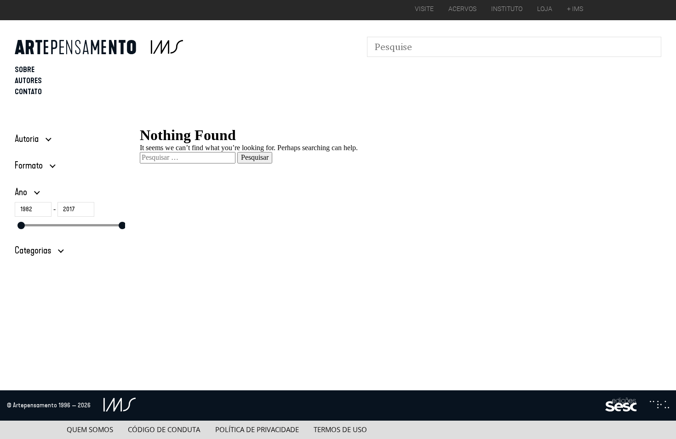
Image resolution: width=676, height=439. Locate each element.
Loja (544, 8)
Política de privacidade (257, 429)
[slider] (21, 225)
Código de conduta (164, 429)
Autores (28, 80)
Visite (424, 8)
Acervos (462, 8)
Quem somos (90, 429)
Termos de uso (340, 429)
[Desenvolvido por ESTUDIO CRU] (659, 405)
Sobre (24, 69)
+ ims (575, 8)
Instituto (506, 8)
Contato (28, 91)
